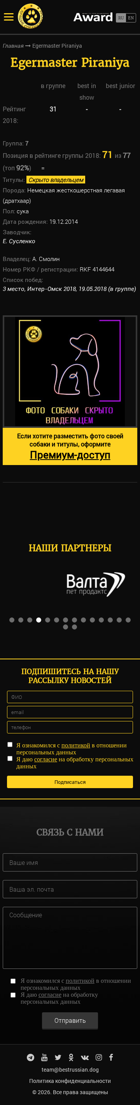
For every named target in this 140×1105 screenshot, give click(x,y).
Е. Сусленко (19, 241)
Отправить (70, 1020)
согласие (45, 759)
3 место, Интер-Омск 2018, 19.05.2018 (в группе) (69, 288)
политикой (75, 745)
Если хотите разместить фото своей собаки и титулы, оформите (70, 446)
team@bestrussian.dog (70, 1069)
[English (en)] (131, 17)
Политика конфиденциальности (70, 1080)
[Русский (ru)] (121, 17)
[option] (70, 390)
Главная (13, 46)
